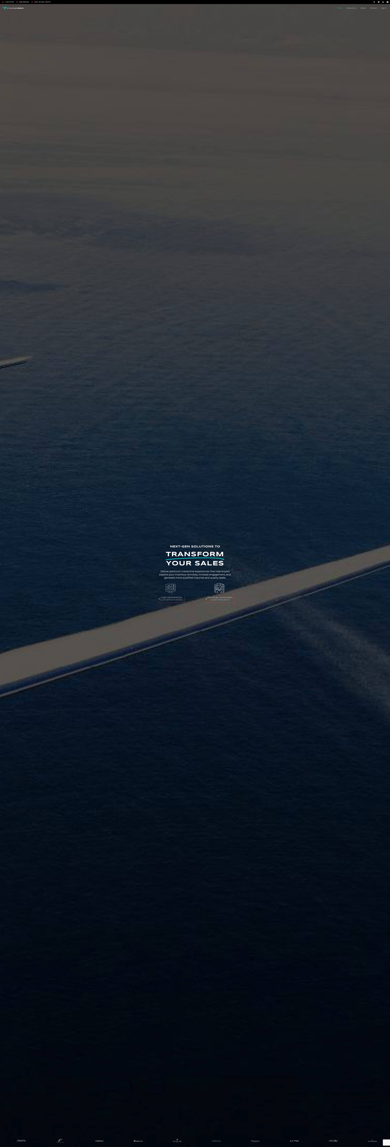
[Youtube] (387, 2)
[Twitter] (378, 2)
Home (339, 8)
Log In (383, 8)
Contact (373, 8)
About (363, 8)
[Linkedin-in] (383, 2)
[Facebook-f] (374, 2)
